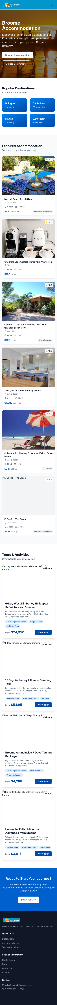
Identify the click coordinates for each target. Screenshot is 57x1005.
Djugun (5, 964)
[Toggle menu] (52, 4)
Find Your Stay (28, 899)
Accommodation (10, 943)
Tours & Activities (10, 947)
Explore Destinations (16, 63)
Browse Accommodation (17, 55)
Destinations (8, 938)
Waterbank (7, 968)
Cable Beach (8, 960)
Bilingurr (6, 972)
